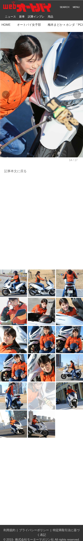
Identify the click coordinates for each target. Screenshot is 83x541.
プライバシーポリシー (34, 530)
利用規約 (9, 530)
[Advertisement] (41, 222)
